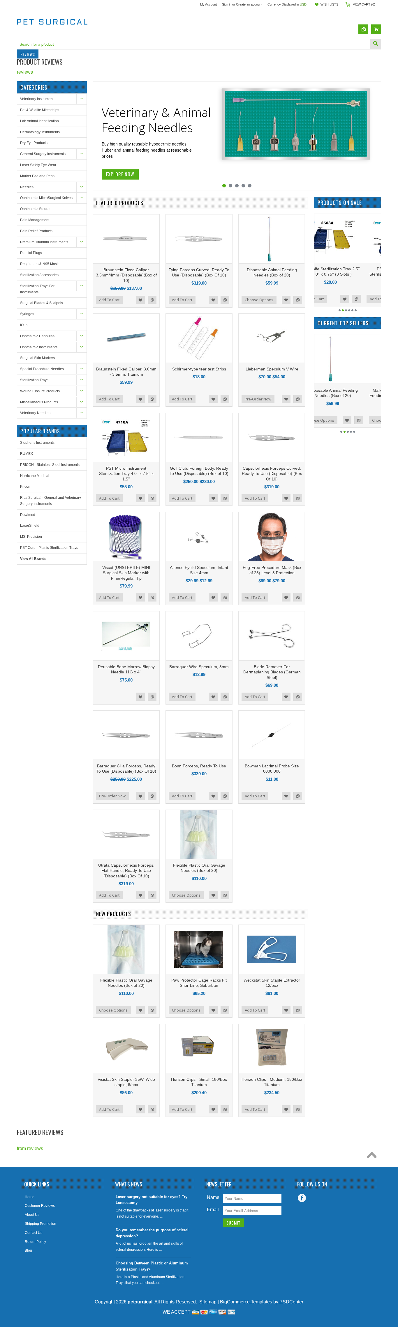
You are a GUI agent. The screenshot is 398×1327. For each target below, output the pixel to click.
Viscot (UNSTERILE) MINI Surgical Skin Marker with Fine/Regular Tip (126, 572)
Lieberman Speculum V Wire (272, 369)
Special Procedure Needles (42, 369)
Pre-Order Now (258, 399)
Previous (98, 136)
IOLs (23, 325)
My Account (208, 4)
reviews (25, 72)
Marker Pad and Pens (37, 176)
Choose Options (259, 299)
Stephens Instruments (37, 443)
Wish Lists (329, 4)
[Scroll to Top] (373, 1156)
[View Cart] (376, 29)
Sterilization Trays (34, 380)
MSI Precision (31, 537)
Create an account (249, 4)
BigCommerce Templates (246, 1301)
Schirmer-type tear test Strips (199, 369)
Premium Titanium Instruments (44, 242)
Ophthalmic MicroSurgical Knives (46, 198)
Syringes (27, 314)
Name (213, 1197)
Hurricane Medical (34, 476)
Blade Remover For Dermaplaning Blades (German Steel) (272, 672)
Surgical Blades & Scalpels (41, 303)
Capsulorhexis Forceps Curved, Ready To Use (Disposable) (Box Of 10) (272, 473)
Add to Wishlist (140, 300)
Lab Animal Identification (39, 121)
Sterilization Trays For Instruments (37, 289)
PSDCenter (291, 1301)
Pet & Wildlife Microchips (39, 110)
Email (213, 1209)
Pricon (25, 487)
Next (376, 136)
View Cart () (364, 4)
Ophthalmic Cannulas (37, 336)
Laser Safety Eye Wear (38, 165)
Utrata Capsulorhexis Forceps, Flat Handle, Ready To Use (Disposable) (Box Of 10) (126, 870)
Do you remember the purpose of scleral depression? (152, 1233)
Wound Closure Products (40, 391)
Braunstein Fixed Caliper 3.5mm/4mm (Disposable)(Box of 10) (126, 275)
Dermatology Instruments (40, 132)
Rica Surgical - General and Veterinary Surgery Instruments (50, 501)
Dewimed (27, 515)
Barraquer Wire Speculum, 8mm (199, 666)
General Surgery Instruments (43, 154)
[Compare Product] (363, 29)
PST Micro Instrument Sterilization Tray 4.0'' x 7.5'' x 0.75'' (347, 274)
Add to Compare (152, 300)
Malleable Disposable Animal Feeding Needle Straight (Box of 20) (347, 395)
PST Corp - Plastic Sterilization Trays (49, 548)
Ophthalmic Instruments (38, 347)
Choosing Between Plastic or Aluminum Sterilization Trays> (152, 1266)
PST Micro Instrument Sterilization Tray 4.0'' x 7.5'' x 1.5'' (126, 473)
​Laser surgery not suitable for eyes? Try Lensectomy (151, 1200)
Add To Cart (109, 299)
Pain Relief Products (36, 231)
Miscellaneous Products (39, 402)
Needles (27, 187)
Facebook (302, 1198)
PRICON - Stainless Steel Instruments (50, 465)
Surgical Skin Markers (37, 358)
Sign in (226, 4)
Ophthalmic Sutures (35, 209)
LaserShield (29, 526)
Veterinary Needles (35, 413)
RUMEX (26, 454)
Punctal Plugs (31, 253)
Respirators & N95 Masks (40, 264)
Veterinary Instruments (37, 99)
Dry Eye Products (33, 143)
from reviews (30, 1148)
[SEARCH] (375, 44)
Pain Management (34, 220)
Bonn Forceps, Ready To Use (199, 766)
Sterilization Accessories (39, 275)
